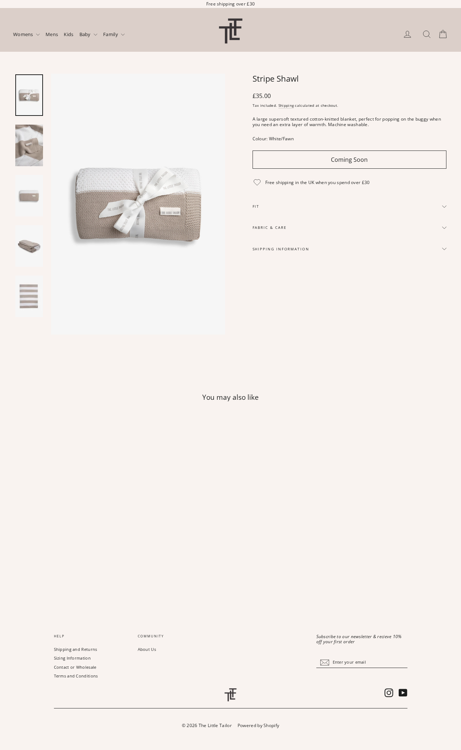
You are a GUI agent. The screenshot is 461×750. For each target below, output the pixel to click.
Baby (85, 35)
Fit (256, 206)
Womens (23, 35)
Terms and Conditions (76, 676)
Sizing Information (72, 658)
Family (111, 35)
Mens (52, 35)
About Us (147, 649)
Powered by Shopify (258, 725)
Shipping (286, 105)
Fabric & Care (270, 227)
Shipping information (281, 249)
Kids (68, 35)
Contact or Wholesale (75, 667)
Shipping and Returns (75, 649)
